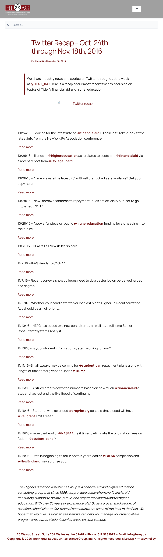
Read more (26, 147)
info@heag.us (136, 534)
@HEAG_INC (40, 84)
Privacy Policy (146, 538)
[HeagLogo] (18, 5)
